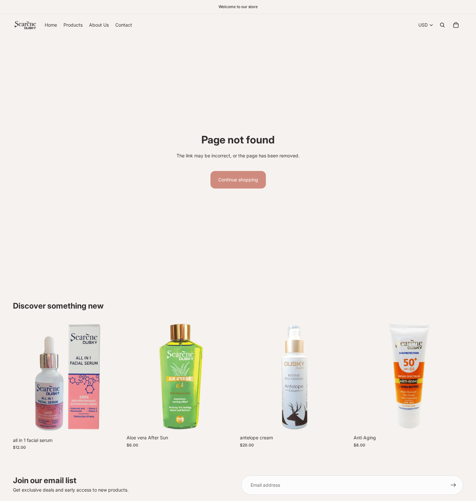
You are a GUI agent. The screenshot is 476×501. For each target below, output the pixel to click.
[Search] (442, 25)
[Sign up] (453, 485)
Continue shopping (238, 179)
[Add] (113, 424)
